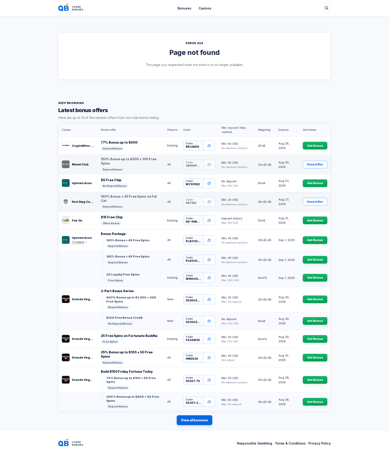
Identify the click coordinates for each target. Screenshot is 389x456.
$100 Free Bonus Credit (124, 317)
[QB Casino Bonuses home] (74, 8)
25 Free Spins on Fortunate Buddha (129, 336)
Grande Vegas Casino (83, 299)
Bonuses (184, 8)
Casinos (205, 8)
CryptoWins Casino (83, 145)
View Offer (315, 164)
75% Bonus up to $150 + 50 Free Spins (131, 380)
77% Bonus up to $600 (119, 142)
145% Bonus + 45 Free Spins (127, 240)
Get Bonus (315, 145)
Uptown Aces (82, 183)
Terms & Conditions (290, 443)
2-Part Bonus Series (117, 291)
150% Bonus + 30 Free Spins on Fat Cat (129, 198)
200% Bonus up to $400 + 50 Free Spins (132, 398)
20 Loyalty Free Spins (122, 274)
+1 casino (78, 242)
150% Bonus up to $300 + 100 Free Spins (128, 161)
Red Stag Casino (83, 201)
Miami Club (80, 164)
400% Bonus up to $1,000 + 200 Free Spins (131, 299)
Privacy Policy (319, 443)
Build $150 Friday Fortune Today (127, 371)
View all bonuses (194, 420)
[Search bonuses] (326, 8)
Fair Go (77, 220)
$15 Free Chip (112, 217)
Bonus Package (113, 234)
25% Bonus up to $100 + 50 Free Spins (126, 354)
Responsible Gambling (254, 443)
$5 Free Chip (111, 180)
